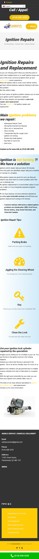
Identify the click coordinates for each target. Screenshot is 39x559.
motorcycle (4, 80)
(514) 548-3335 (19, 17)
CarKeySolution (15, 544)
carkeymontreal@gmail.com (12, 442)
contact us (10, 104)
